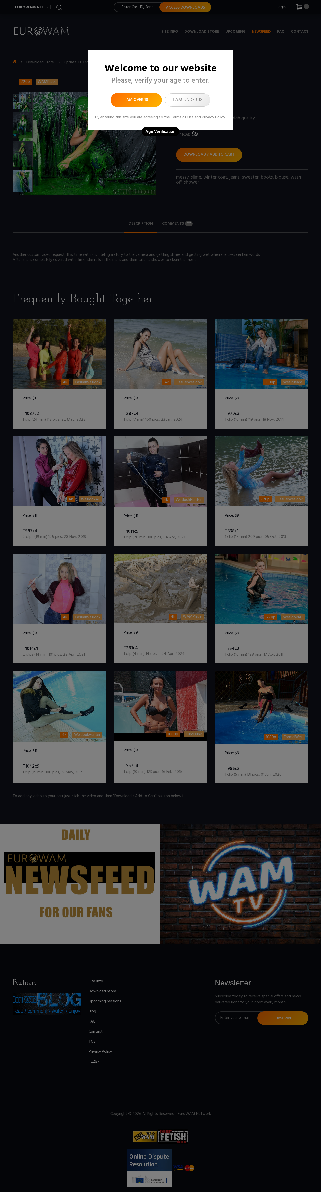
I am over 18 (136, 100)
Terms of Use (182, 117)
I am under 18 (188, 100)
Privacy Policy (213, 117)
